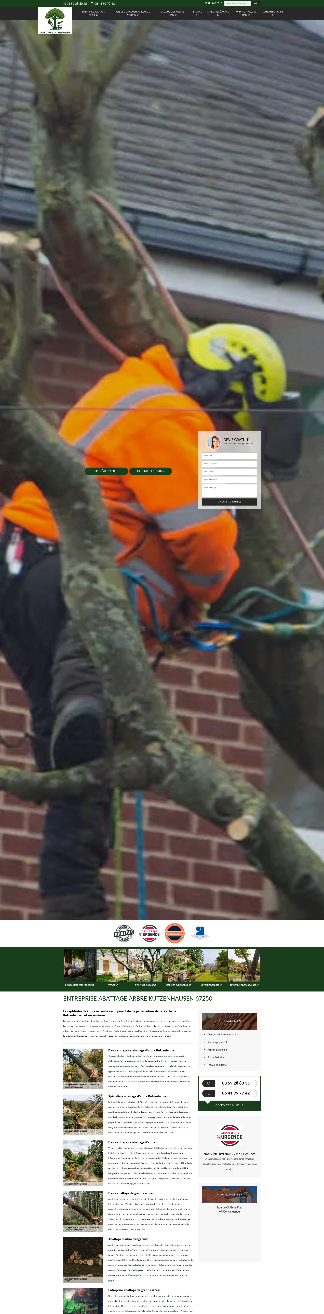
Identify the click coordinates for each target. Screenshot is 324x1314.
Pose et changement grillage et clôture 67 (133, 13)
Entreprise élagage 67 (218, 13)
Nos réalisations (106, 471)
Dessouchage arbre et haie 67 (173, 13)
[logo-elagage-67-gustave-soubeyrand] (53, 13)
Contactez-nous (150, 471)
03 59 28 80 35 (77, 4)
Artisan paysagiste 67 (273, 13)
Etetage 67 (197, 13)
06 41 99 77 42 (104, 4)
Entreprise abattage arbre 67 (93, 13)
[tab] (162, 525)
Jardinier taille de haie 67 (246, 13)
